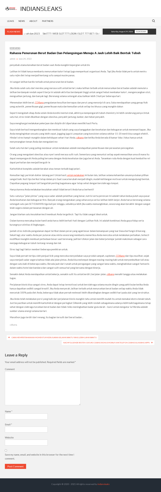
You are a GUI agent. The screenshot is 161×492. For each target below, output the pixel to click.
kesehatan (15, 48)
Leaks (10, 21)
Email (8, 424)
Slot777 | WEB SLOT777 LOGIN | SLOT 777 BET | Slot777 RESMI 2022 (73, 33)
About (33, 21)
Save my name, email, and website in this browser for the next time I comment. (39, 456)
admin (12, 59)
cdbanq (80, 137)
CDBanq (39, 102)
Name (8, 411)
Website (9, 437)
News (22, 21)
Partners (47, 21)
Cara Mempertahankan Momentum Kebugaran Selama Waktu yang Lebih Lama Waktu (54, 337)
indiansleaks (41, 8)
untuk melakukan (75, 175)
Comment (10, 369)
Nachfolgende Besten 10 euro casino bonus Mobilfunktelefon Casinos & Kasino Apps (106, 342)
